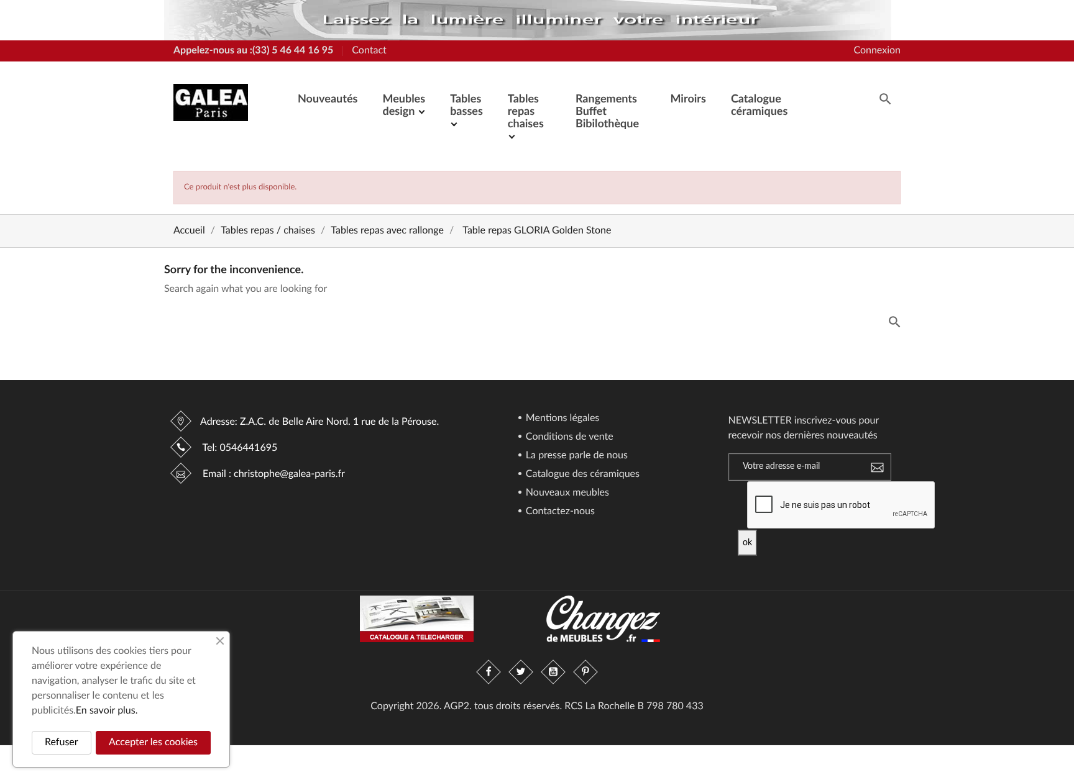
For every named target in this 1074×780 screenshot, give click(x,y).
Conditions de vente (568, 437)
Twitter (520, 672)
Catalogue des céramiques (581, 474)
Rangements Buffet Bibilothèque (607, 112)
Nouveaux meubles (566, 493)
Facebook (488, 672)
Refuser (61, 743)
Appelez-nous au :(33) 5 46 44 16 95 (253, 51)
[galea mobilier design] (527, 20)
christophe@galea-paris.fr (289, 474)
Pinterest (585, 672)
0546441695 (248, 448)
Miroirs (687, 99)
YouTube (553, 672)
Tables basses (466, 105)
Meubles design (403, 105)
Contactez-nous (559, 512)
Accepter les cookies (153, 743)
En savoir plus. (107, 711)
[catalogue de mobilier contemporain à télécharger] (417, 619)
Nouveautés (327, 99)
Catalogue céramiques (759, 105)
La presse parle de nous (575, 456)
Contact (369, 51)
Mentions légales (561, 419)
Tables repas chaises (526, 112)
